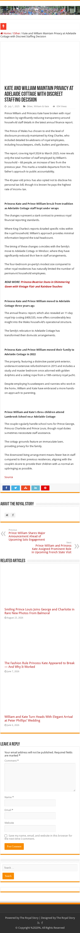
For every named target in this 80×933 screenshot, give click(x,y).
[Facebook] (42, 922)
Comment (12, 760)
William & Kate (41, 106)
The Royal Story (29, 917)
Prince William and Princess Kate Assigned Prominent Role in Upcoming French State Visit (51, 547)
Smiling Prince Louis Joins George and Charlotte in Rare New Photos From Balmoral (39, 611)
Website (9, 822)
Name (9, 797)
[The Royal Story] (40, 10)
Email (9, 810)
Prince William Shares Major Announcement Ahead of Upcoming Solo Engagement (27, 535)
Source (9, 477)
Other (16, 33)
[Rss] (38, 922)
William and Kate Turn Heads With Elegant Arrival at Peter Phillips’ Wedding (39, 718)
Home (7, 33)
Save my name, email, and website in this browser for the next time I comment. (38, 837)
